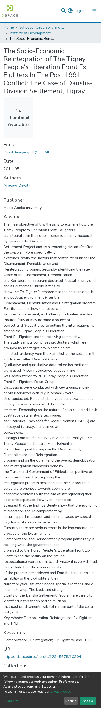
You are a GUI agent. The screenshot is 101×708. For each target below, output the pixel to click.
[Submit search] (63, 11)
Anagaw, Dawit (16, 185)
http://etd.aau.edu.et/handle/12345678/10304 (42, 656)
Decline (71, 701)
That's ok (88, 701)
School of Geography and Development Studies (42, 27)
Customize (11, 701)
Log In (79, 10)
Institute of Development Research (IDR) (32, 33)
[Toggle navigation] (94, 10)
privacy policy (60, 691)
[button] (70, 11)
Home (9, 27)
